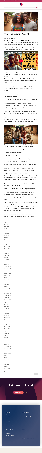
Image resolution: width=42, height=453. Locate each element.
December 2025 (7, 239)
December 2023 (7, 293)
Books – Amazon (25, 436)
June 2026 (6, 226)
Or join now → (26, 392)
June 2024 (6, 279)
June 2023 (6, 306)
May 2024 (6, 282)
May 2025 (6, 255)
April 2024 (6, 284)
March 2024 (6, 286)
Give (7, 417)
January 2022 (7, 344)
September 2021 (7, 353)
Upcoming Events (25, 431)
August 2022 (7, 328)
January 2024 (7, 291)
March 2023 (6, 313)
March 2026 (6, 233)
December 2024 (7, 266)
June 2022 (6, 333)
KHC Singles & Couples (10, 423)
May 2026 (6, 228)
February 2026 (7, 235)
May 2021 (6, 362)
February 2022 (7, 342)
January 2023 (7, 317)
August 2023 (7, 302)
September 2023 (7, 299)
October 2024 (7, 271)
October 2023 (7, 297)
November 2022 (7, 322)
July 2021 (6, 357)
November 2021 (7, 348)
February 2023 (7, 315)
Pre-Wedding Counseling (26, 416)
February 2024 (7, 288)
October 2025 (7, 244)
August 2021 (7, 355)
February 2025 (7, 262)
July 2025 (6, 250)
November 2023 (7, 295)
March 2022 (6, 339)
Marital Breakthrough (26, 417)
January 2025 (7, 264)
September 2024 (7, 273)
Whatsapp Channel (9, 425)
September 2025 (7, 246)
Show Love (8, 416)
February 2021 (7, 368)
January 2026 (7, 237)
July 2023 (6, 304)
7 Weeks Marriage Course (10, 431)
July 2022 (6, 331)
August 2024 (7, 275)
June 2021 (6, 359)
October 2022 (7, 324)
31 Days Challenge (9, 433)
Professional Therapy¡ (10, 435)
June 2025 (6, 253)
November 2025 (7, 242)
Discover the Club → (18, 392)
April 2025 (6, 257)
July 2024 (6, 277)
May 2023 (6, 308)
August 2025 (7, 248)
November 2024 (7, 268)
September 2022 (7, 326)
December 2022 (7, 319)
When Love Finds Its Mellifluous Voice (17, 34)
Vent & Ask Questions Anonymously (28, 438)
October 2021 (7, 351)
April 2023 (6, 311)
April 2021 (6, 364)
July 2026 (6, 224)
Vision (7, 414)
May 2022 (6, 335)
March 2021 (6, 366)
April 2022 (6, 337)
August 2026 (7, 222)
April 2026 (6, 231)
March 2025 (6, 259)
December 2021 (7, 346)
